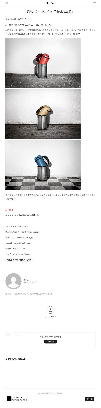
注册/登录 (50, 341)
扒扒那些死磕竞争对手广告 (27, 215)
